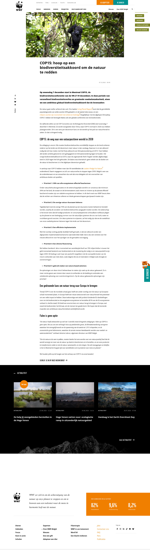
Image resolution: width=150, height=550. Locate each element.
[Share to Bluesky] (15, 101)
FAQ (98, 532)
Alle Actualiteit (125, 439)
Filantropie (75, 526)
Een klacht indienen (79, 536)
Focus (17, 532)
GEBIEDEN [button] (47, 9)
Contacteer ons (103, 529)
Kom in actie (20, 536)
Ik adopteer (105, 2)
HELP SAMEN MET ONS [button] (79, 9)
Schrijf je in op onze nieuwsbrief (52, 360)
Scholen (54, 2)
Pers (47, 2)
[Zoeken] (132, 9)
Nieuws (111, 9)
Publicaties (101, 539)
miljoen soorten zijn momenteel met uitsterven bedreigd (59, 115)
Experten (39, 2)
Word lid (74, 532)
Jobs (98, 526)
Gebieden (19, 529)
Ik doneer (120, 2)
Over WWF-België (50, 529)
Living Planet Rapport (84, 109)
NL (132, 2)
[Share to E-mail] (15, 104)
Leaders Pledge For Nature (93, 168)
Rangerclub (71, 2)
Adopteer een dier (50, 539)
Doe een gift (48, 536)
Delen (15, 110)
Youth (62, 2)
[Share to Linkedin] (15, 98)
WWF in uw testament (80, 529)
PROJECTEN (65, 9)
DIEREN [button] (55, 9)
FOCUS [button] (38, 9)
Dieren (18, 526)
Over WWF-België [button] (122, 9)
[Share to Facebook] (15, 95)
